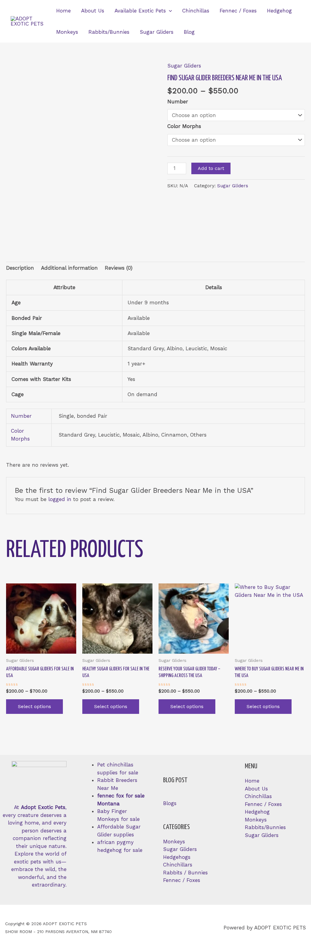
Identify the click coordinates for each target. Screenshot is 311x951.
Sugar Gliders (156, 32)
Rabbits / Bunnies (185, 873)
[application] (169, 10)
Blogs (169, 803)
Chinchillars (177, 865)
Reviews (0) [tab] (118, 268)
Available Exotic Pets (140, 11)
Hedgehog (279, 11)
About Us (92, 11)
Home (63, 11)
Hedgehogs (176, 857)
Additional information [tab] (69, 268)
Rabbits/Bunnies (108, 32)
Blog (189, 32)
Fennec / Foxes (238, 11)
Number (177, 102)
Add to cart (211, 168)
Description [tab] (20, 268)
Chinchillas (195, 11)
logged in (59, 499)
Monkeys (67, 32)
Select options (34, 706)
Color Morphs (184, 126)
